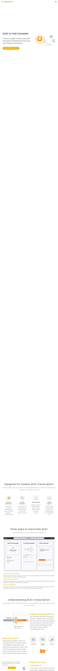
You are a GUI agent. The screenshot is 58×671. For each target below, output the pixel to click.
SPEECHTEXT (9, 1)
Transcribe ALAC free (11, 48)
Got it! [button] (11, 667)
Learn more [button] (5, 664)
